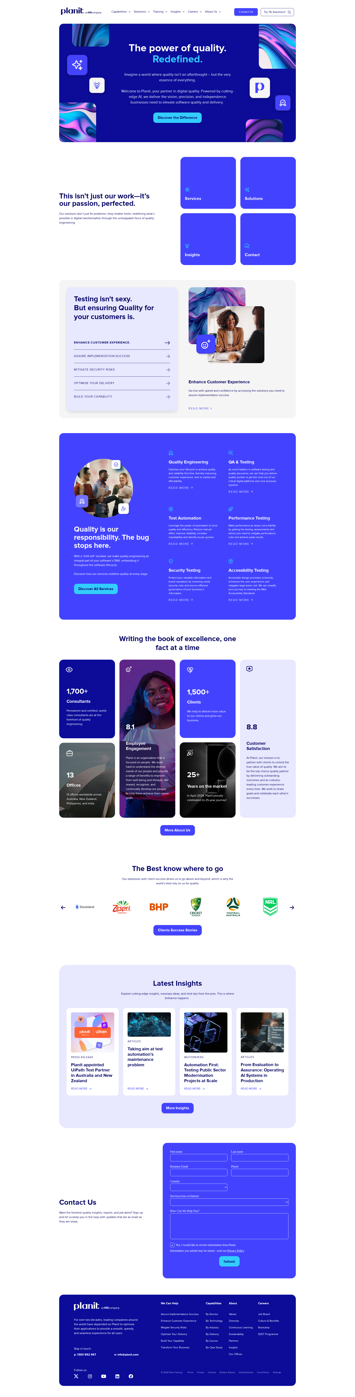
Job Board (264, 1314)
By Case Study (214, 1347)
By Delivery (212, 1334)
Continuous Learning (241, 1327)
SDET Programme (268, 1334)
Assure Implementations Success (180, 1314)
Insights (176, 12)
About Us (211, 12)
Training (158, 12)
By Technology (214, 1320)
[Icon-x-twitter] (76, 1376)
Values (232, 1314)
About (233, 1303)
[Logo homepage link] (96, 1306)
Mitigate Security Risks (174, 1327)
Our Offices (235, 1354)
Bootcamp (264, 1327)
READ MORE (179, 488)
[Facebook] (131, 1376)
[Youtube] (103, 1376)
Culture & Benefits (268, 1320)
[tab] (122, 343)
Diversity (234, 1320)
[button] (63, 907)
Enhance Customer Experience (178, 1320)
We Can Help (169, 1303)
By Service (212, 1314)
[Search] (289, 12)
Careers (193, 12)
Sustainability (236, 1334)
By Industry (212, 1327)
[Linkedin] (117, 1376)
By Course (212, 1340)
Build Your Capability (172, 1340)
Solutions (140, 12)
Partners (234, 1340)
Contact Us (246, 12)
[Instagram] (90, 1376)
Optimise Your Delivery (174, 1334)
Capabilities (119, 12)
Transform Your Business (175, 1347)
